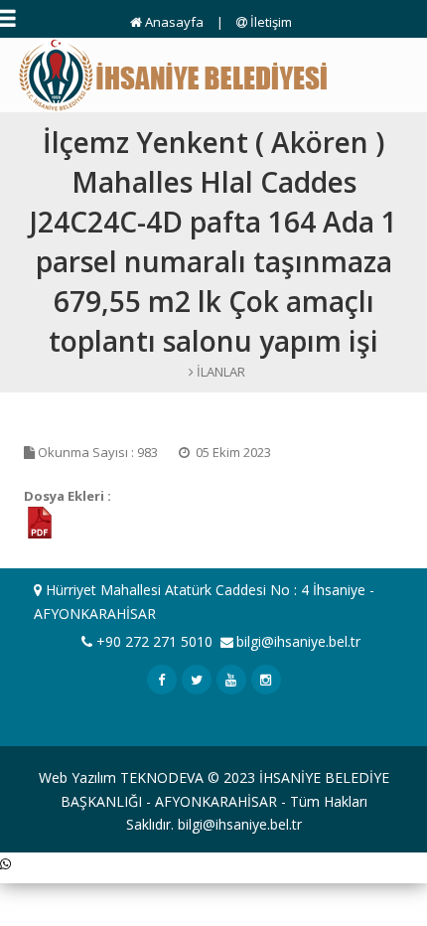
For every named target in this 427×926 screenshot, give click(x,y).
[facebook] (162, 679)
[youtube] (231, 679)
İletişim (269, 22)
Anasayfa (173, 22)
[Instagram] (266, 679)
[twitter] (197, 679)
